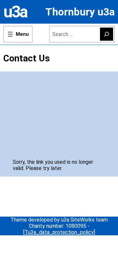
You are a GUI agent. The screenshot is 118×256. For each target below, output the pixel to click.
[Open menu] (17, 34)
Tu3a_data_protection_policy (59, 232)
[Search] (106, 34)
